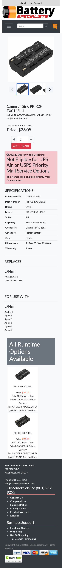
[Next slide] (49, 59)
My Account (36, 3)
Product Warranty (20, 511)
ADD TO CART (21, 145)
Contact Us (16, 497)
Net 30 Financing (19, 535)
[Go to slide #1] (23, 89)
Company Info (18, 501)
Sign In (23, 3)
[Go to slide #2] (36, 89)
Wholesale (16, 531)
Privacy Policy (18, 508)
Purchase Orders (19, 528)
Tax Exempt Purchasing (23, 538)
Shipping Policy (18, 504)
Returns (14, 515)
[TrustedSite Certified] (14, 559)
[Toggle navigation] (9, 26)
